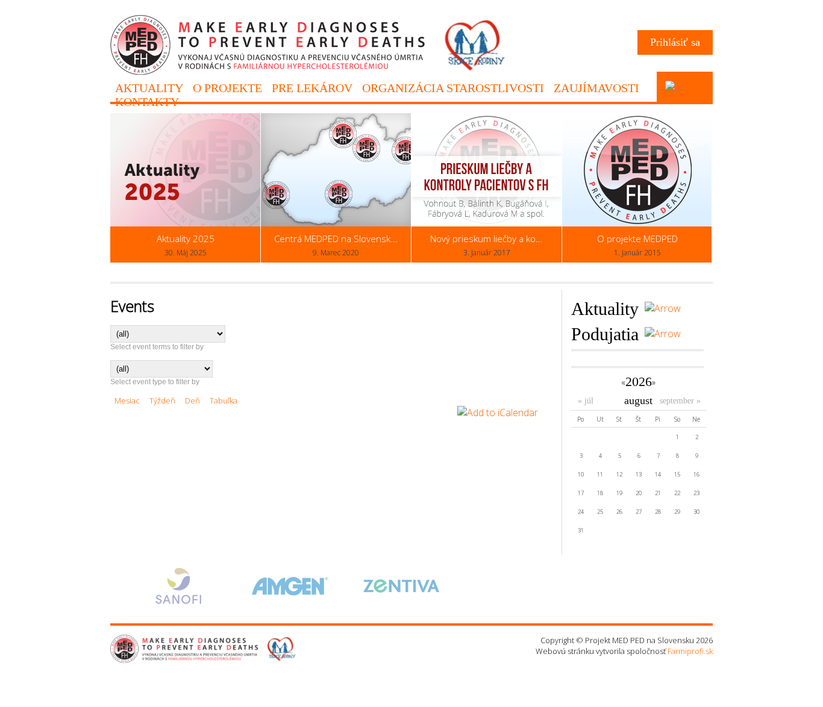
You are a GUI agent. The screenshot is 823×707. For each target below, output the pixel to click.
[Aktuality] (660, 308)
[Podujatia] (660, 333)
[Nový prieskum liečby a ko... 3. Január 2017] (486, 223)
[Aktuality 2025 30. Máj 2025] (185, 223)
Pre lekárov (312, 88)
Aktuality (149, 88)
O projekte (227, 88)
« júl (585, 400)
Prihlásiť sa (675, 42)
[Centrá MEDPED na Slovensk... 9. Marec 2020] (336, 223)
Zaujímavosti (596, 88)
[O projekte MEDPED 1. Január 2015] (637, 223)
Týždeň (162, 400)
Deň (192, 400)
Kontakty (147, 101)
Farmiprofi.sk (690, 651)
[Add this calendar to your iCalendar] (497, 412)
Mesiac (127, 400)
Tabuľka (223, 400)
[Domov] (309, 71)
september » (680, 400)
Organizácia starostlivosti (453, 88)
